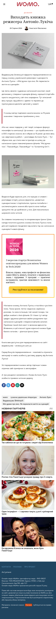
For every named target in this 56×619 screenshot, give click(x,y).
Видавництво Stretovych (13, 400)
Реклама (17, 567)
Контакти (6, 567)
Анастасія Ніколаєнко (37, 28)
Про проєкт (29, 567)
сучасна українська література (24, 397)
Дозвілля (28, 13)
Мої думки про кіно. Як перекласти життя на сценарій (26, 404)
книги (5, 397)
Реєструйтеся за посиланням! (28, 290)
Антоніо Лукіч (45, 397)
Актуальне (6, 572)
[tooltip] (4, 385)
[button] (51, 4)
